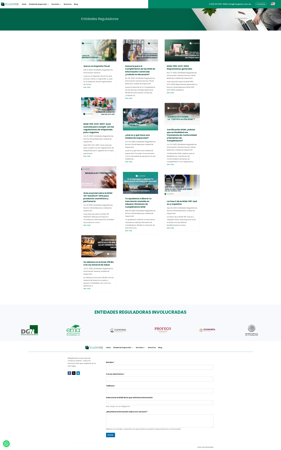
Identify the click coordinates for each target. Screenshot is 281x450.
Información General (91, 73)
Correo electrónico (115, 374)
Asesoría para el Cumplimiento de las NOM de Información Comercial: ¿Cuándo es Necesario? (140, 70)
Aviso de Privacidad (22, 437)
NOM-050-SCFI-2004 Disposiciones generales (179, 67)
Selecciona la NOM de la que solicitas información (129, 398)
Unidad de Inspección (38, 4)
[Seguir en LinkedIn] (78, 373)
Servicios (55, 4)
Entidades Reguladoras (103, 70)
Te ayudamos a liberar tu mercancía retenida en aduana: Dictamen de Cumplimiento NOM (138, 202)
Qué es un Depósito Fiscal (96, 66)
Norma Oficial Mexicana (93, 139)
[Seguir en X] (74, 373)
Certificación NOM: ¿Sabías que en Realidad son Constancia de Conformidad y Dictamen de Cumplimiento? (182, 135)
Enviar (110, 435)
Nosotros (68, 4)
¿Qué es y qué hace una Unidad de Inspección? (137, 136)
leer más (86, 87)
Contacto (261, 4)
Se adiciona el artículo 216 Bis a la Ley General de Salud (98, 263)
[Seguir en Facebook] (69, 373)
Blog (76, 4)
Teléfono (111, 386)
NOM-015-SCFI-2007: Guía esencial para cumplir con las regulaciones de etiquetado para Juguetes (98, 128)
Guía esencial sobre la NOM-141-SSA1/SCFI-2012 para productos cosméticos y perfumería (98, 197)
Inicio (24, 4)
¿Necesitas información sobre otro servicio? (127, 412)
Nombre (110, 362)
